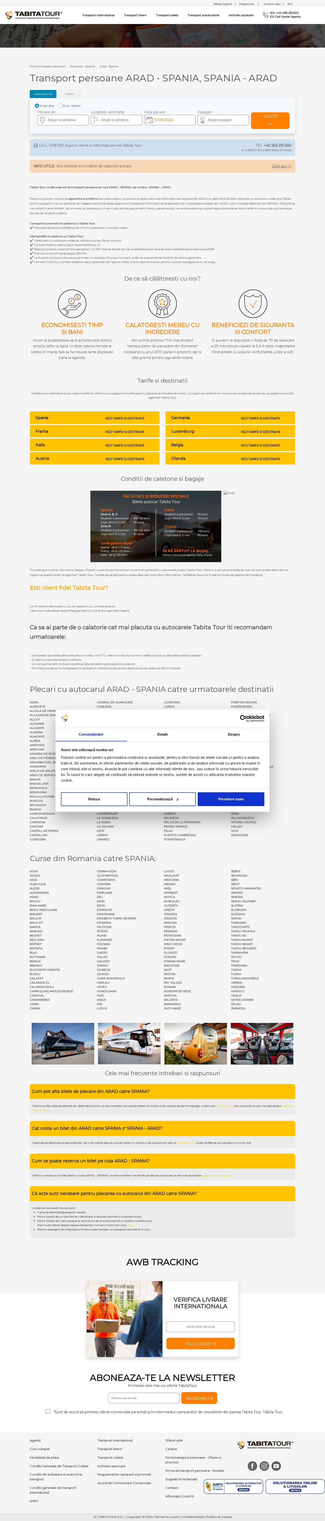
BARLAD (36, 931)
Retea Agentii (225, 4)
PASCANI (170, 922)
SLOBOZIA (238, 910)
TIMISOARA (239, 965)
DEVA (101, 905)
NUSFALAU (172, 901)
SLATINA (237, 905)
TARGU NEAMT (242, 944)
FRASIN (102, 948)
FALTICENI (104, 927)
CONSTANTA (106, 880)
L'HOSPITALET (107, 813)
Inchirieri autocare (241, 15)
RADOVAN (171, 965)
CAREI (34, 1004)
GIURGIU (103, 974)
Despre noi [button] (248, 4)
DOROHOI (104, 910)
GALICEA (103, 961)
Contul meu (274, 4)
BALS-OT (36, 922)
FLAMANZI (104, 939)
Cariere (171, 1449)
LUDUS (102, 1008)
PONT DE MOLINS (244, 702)
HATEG (102, 987)
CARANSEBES (40, 999)
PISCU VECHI (173, 944)
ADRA (34, 702)
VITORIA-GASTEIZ (243, 822)
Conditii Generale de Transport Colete (59, 1466)
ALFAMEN (37, 723)
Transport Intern (135, 15)
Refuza (94, 799)
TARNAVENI (239, 952)
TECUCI (236, 957)
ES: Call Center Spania (285, 16)
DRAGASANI (106, 914)
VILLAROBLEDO (243, 818)
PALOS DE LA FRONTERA (182, 822)
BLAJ (33, 952)
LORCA (169, 706)
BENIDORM (38, 792)
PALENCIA (171, 818)
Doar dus (47, 106)
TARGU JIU (238, 935)
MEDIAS (169, 884)
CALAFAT (36, 978)
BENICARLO (38, 788)
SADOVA (170, 995)
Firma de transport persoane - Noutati (194, 1470)
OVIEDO (170, 813)
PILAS (168, 830)
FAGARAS (104, 922)
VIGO (235, 830)
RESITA (169, 978)
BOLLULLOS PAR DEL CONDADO (54, 796)
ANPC (34, 1501)
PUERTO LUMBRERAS (180, 835)
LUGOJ (169, 871)
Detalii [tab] (162, 734)
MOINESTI (171, 892)
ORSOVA (170, 918)
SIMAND (237, 892)
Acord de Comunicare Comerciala (124, 1483)
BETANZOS (38, 805)
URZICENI (238, 987)
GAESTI (102, 952)
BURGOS (36, 801)
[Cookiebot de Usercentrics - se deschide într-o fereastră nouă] (243, 718)
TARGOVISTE (240, 927)
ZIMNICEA (238, 1008)
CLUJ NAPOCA (107, 875)
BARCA (35, 927)
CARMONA (38, 822)
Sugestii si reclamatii (181, 1479)
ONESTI (169, 910)
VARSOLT (238, 991)
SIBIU (234, 880)
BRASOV (36, 965)
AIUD (33, 880)
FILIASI (101, 935)
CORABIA (104, 884)
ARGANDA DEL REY (44, 762)
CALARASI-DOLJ (42, 987)
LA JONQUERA (107, 818)
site (152, 1175)
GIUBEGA (104, 969)
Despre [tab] (234, 734)
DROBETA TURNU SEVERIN (116, 918)
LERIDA (102, 835)
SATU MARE (172, 1008)
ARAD (34, 897)
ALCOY (35, 719)
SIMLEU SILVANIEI (243, 901)
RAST (168, 969)
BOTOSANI (37, 957)
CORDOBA (38, 839)
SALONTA (171, 999)
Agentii (35, 1440)
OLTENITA (171, 905)
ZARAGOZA (239, 835)
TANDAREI (238, 922)
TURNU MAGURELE (245, 978)
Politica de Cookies (219, 1517)
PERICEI (170, 927)
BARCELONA (39, 783)
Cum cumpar (40, 1449)
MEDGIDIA (171, 880)
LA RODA (104, 822)
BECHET (36, 935)
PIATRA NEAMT (175, 939)
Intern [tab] (69, 94)
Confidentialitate (193, 1517)
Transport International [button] (98, 15)
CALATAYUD (39, 818)
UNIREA (236, 982)
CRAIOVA (104, 888)
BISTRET (36, 944)
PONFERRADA (174, 839)
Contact (171, 1488)
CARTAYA (36, 826)
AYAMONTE (38, 766)
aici (130, 1225)
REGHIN (169, 974)
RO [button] (290, 4)
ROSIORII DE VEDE (177, 991)
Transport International (115, 1440)
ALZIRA (35, 741)
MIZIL (168, 888)
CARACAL (37, 995)
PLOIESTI (170, 952)
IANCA (101, 999)
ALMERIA (36, 732)
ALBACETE (37, 706)
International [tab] (43, 94)
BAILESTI (36, 914)
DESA (101, 901)
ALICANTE (37, 728)
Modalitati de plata (44, 1457)
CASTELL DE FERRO (44, 830)
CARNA (35, 1008)
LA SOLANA (105, 826)
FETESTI (102, 931)
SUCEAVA (238, 914)
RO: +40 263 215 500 (284, 13)
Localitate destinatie (107, 112)
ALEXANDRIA (39, 892)
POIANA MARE (174, 961)
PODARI (170, 957)
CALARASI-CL (39, 982)
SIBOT (235, 884)
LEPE (100, 830)
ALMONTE (37, 736)
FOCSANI (103, 944)
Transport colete (167, 15)
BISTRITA (36, 948)
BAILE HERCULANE (43, 910)
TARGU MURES (242, 939)
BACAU (35, 901)
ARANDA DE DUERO (45, 753)
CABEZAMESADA (42, 813)
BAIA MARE (38, 905)
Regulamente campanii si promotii (124, 1474)
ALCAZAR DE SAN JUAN (47, 715)
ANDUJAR (37, 749)
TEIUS (235, 961)
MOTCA (169, 897)
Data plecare (154, 112)
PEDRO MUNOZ (175, 826)
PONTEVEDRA (241, 706)
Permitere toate (231, 799)
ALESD (34, 888)
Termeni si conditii (167, 1517)
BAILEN (35, 779)
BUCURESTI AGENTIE (45, 969)
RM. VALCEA (173, 982)
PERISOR (170, 931)
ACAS (34, 871)
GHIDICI (102, 965)
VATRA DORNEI (242, 999)
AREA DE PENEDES (44, 758)
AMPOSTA (37, 745)
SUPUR (236, 918)
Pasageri (204, 112)
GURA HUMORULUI (111, 978)
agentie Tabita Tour (215, 1175)
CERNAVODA (106, 871)
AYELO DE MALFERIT (45, 771)
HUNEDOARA (107, 991)
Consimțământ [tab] (91, 734)
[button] (223, 120)
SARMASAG (172, 1004)
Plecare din (46, 112)
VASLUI (236, 995)
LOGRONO (172, 702)
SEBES (235, 871)
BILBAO (35, 809)
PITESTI (169, 948)
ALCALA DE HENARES (45, 711)
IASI (99, 1004)
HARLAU (103, 982)
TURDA (236, 969)
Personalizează (159, 799)
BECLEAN (37, 939)
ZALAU (236, 1004)
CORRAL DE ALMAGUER (115, 702)
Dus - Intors (71, 106)
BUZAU (35, 974)
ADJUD (35, 875)
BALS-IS (35, 918)
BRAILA (35, 961)
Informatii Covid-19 (179, 1496)
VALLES (236, 826)
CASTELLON (38, 835)
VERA (235, 813)
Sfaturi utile (174, 1440)
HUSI (100, 995)
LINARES (103, 839)
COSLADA (104, 706)
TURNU (236, 974)
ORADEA (170, 914)
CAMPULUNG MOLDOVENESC (52, 991)
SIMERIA (237, 897)
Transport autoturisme (203, 15)
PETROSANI (172, 935)
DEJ (100, 897)
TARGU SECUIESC (243, 948)
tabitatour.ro (225, 1106)
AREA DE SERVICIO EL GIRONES (53, 775)
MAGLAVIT (171, 875)
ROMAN (170, 987)
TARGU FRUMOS (243, 931)
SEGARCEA (239, 875)
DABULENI (104, 892)
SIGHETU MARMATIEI (246, 888)
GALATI (102, 957)
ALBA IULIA (38, 884)
